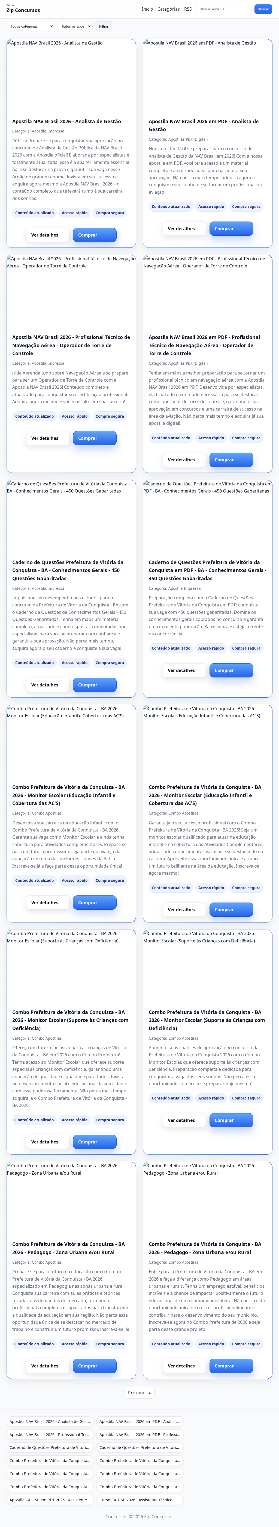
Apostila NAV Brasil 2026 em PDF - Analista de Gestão (141, 1421)
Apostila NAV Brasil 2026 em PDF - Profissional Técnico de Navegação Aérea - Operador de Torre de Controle (204, 345)
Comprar (87, 235)
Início (147, 9)
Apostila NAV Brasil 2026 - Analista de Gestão (66, 121)
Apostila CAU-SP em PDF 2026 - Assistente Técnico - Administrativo (52, 1499)
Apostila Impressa (48, 131)
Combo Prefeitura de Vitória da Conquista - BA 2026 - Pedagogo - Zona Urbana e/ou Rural (52, 1486)
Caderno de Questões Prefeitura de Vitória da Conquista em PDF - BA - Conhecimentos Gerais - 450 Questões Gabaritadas (207, 570)
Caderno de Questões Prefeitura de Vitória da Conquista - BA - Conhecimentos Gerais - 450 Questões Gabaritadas (67, 570)
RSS (188, 9)
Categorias (168, 9)
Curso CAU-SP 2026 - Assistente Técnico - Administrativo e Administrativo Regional (141, 1499)
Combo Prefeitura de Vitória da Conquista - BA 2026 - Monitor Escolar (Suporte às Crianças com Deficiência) (70, 1020)
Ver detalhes (44, 235)
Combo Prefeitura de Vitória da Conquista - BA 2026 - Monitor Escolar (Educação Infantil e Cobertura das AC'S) (68, 795)
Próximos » (139, 1393)
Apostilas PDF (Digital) (188, 139)
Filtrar (103, 26)
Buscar (263, 9)
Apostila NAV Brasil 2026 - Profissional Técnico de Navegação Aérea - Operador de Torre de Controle (71, 345)
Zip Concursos (23, 10)
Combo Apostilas (47, 813)
